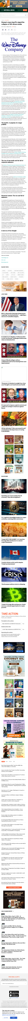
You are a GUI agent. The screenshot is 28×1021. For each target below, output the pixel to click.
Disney (12, 33)
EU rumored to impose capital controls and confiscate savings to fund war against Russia (13, 406)
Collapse (7, 20)
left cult (15, 33)
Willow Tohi (9, 26)
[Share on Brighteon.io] (5, 29)
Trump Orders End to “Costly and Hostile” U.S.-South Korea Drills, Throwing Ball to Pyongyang (13, 830)
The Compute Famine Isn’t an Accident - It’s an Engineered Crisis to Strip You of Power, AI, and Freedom (12, 810)
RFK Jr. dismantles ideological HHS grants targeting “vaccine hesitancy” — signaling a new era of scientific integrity (13, 315)
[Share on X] (11, 29)
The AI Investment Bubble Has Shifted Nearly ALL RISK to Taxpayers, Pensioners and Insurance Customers (12, 951)
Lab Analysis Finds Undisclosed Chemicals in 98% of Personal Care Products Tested (12, 878)
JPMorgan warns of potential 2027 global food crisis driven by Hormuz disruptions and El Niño (13, 849)
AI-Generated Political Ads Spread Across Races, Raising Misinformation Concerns (12, 820)
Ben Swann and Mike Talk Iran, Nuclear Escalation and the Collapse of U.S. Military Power (12, 927)
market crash (20, 33)
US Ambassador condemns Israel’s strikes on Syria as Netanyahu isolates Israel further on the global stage (13, 805)
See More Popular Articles (14, 887)
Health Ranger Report (6, 911)
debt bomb (13, 272)
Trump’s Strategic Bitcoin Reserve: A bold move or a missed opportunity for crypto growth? (13, 606)
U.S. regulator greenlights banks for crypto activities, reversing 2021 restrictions (13, 518)
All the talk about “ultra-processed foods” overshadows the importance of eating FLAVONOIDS (13, 429)
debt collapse (6, 33)
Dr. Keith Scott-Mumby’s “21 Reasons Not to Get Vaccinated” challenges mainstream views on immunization (13, 338)
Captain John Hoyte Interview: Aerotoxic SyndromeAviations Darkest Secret (11, 967)
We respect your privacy (14, 986)
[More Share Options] (15, 29)
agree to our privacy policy (8, 1015)
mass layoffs (5, 276)
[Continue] (25, 983)
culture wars (21, 32)
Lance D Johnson (10, 311)
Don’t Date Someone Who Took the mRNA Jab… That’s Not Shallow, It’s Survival (12, 766)
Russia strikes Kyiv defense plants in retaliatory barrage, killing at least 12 (12, 815)
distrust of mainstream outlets (19, 176)
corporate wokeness (14, 32)
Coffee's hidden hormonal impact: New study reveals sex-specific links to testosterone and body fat (13, 834)
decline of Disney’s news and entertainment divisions (14, 165)
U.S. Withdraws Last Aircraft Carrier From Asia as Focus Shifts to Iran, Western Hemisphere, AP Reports (12, 859)
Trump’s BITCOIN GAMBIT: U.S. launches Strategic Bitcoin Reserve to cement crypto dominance (13, 540)
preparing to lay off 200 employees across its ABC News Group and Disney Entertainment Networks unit (12, 103)
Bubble (5, 32)
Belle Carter (9, 335)
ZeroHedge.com (4, 257)
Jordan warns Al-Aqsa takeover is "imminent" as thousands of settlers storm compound (12, 800)
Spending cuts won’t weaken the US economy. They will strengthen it (11, 496)
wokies (22, 34)
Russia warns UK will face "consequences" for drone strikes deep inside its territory (13, 775)
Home (2, 20)
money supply (7, 34)
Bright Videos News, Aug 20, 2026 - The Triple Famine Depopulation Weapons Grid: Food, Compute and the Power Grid (13, 960)
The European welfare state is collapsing (13, 584)
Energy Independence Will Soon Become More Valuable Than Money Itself (13, 943)
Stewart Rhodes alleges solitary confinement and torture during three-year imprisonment (13, 361)
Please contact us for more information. (9, 636)
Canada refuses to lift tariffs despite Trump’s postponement (12, 563)
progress (12, 34)
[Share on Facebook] (8, 29)
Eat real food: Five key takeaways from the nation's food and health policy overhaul (12, 883)
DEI (10, 33)
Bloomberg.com (4, 262)
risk (14, 34)
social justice (18, 34)
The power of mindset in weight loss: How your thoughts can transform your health (13, 384)
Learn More (6, 1017)
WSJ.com (3, 260)
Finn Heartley (9, 358)
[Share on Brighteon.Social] (2, 29)
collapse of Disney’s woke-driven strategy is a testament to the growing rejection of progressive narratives (12, 116)
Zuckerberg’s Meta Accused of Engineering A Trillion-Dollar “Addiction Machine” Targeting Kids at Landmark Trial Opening (13, 785)
